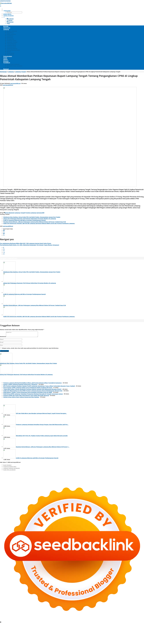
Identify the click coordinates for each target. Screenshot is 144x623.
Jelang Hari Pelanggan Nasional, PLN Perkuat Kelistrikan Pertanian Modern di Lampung (29, 218)
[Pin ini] (3, 251)
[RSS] (3, 235)
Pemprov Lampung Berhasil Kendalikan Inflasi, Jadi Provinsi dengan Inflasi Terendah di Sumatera (32, 383)
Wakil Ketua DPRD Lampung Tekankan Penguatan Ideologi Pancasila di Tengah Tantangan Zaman (33, 394)
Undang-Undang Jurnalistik (11, 468)
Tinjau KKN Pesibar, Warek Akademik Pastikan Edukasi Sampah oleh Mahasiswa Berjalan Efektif (32, 389)
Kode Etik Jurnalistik (9, 470)
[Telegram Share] (3, 252)
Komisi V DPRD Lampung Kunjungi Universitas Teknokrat (20, 384)
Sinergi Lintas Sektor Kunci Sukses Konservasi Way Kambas (21, 397)
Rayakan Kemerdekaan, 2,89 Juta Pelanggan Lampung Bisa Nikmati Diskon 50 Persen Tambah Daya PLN (34, 222)
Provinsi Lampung (30, 213)
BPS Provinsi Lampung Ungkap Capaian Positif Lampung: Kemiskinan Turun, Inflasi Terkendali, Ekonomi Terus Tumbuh (39, 386)
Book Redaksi (7, 465)
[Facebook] (3, 230)
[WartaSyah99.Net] (6, 3)
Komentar (3, 336)
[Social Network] (3, 17)
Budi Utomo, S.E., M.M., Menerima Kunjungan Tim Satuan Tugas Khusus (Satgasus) (29, 245)
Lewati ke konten (5, 1)
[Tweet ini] (3, 249)
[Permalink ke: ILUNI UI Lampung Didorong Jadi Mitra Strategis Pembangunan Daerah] (9, 292)
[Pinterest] (3, 233)
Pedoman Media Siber (9, 466)
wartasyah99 (40, 213)
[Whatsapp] (3, 254)
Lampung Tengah (19, 213)
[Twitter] (3, 232)
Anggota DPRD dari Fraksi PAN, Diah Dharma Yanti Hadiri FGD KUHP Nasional (26, 395)
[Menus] (0, 5)
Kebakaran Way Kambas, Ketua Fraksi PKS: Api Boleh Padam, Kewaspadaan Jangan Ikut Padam (31, 217)
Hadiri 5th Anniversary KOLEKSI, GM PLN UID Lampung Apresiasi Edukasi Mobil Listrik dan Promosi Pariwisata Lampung (39, 223)
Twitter (10, 20)
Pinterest (11, 22)
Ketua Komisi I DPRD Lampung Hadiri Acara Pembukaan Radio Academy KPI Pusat (27, 387)
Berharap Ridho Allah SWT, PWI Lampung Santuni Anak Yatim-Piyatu (25, 243)
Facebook (11, 19)
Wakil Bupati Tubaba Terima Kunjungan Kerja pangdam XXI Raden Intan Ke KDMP (27, 392)
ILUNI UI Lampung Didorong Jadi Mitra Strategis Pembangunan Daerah (24, 220)
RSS (9, 23)
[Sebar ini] (3, 247)
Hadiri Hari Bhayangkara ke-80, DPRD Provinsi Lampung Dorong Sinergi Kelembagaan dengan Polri (32, 391)
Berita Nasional (9, 213)
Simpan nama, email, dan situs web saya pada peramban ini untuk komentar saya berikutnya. (30, 348)
